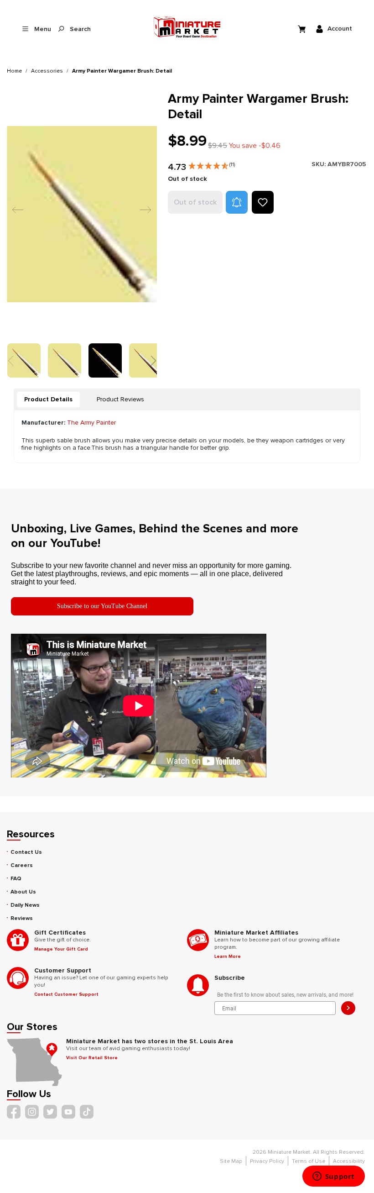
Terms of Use (308, 1161)
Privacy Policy (267, 1161)
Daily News (25, 905)
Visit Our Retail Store (92, 1058)
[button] (211, 164)
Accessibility (349, 1161)
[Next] (143, 214)
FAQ (15, 878)
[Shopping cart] (302, 29)
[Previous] (15, 214)
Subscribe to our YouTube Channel (102, 606)
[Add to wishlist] (263, 202)
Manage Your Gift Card (61, 949)
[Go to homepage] (187, 26)
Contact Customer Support (66, 994)
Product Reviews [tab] (120, 399)
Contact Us (26, 852)
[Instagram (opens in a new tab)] (32, 1112)
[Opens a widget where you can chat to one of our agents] (333, 1177)
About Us (23, 891)
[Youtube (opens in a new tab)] (68, 1112)
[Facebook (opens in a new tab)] (14, 1112)
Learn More (227, 956)
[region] (82, 234)
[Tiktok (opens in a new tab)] (87, 1112)
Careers (21, 865)
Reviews (21, 918)
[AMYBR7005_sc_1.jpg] (82, 214)
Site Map (231, 1161)
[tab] (48, 399)
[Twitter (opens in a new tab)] (50, 1112)
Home (14, 71)
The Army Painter (91, 422)
